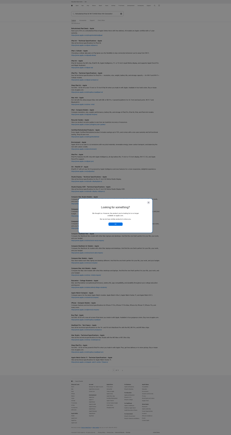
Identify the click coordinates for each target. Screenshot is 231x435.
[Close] (149, 203)
